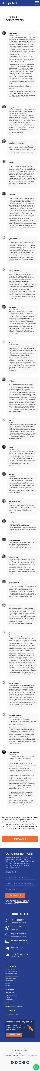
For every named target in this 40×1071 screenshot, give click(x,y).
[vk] (12, 1063)
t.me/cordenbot (17, 947)
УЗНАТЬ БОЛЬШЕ (14, 1034)
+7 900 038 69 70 (17, 920)
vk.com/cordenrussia (19, 954)
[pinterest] (16, 1063)
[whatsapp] (27, 1063)
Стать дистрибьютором (12, 1014)
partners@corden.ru (19, 940)
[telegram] (23, 1063)
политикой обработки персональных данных (16, 902)
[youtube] (20, 1063)
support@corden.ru (18, 934)
